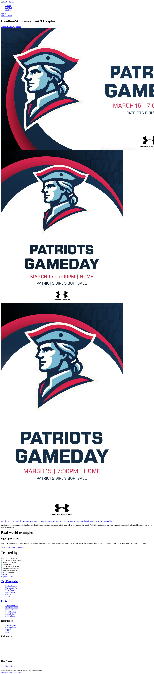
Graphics (8, 8)
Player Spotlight (11, 588)
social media (55, 521)
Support (8, 630)
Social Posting (10, 612)
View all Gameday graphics (11, 27)
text (68, 521)
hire (110, 521)
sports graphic (45, 521)
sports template (75, 521)
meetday (106, 521)
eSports (8, 594)
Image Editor (10, 614)
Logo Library (10, 616)
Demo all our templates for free (12, 547)
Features (8, 6)
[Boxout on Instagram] (86, 657)
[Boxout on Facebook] (18, 657)
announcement (28, 521)
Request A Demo (7, 576)
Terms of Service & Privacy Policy (11, 672)
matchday (99, 521)
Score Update (10, 592)
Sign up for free (6, 16)
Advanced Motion (11, 606)
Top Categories (9, 581)
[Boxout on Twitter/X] (52, 657)
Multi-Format (10, 590)
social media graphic (88, 521)
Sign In (3, 14)
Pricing (7, 10)
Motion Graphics (11, 586)
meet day (63, 521)
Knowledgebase (11, 625)
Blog (7, 632)
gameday (4, 521)
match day (18, 521)
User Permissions (11, 608)
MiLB (7, 596)
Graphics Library (11, 610)
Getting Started (10, 628)
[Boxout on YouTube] (121, 657)
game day (11, 521)
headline (37, 521)
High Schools (10, 666)
